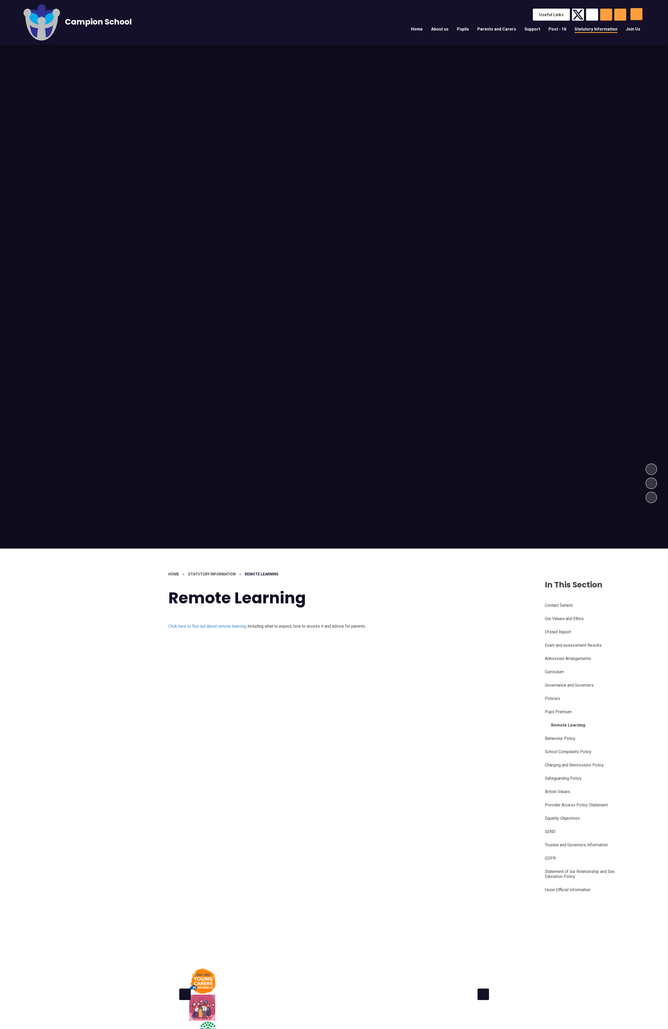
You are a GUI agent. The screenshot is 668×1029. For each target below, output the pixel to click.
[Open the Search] (606, 15)
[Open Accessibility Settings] (620, 15)
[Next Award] (483, 994)
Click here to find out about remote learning (207, 626)
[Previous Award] (185, 994)
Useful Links (551, 14)
